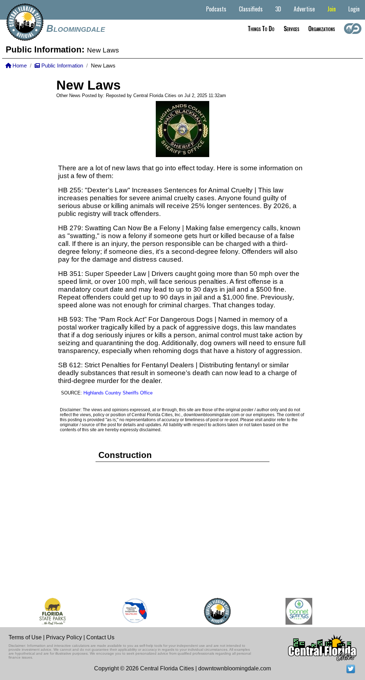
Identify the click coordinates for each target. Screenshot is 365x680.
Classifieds (251, 9)
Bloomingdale (75, 28)
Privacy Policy (64, 637)
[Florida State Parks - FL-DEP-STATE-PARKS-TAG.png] (49, 611)
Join (331, 9)
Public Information (61, 66)
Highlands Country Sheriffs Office (118, 393)
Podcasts (216, 9)
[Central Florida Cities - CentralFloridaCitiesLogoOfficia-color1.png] (213, 611)
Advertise (304, 9)
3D (278, 9)
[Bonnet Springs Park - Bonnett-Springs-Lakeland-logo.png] (295, 611)
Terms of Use (25, 637)
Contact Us (100, 637)
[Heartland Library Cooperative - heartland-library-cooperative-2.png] (131, 611)
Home (19, 66)
